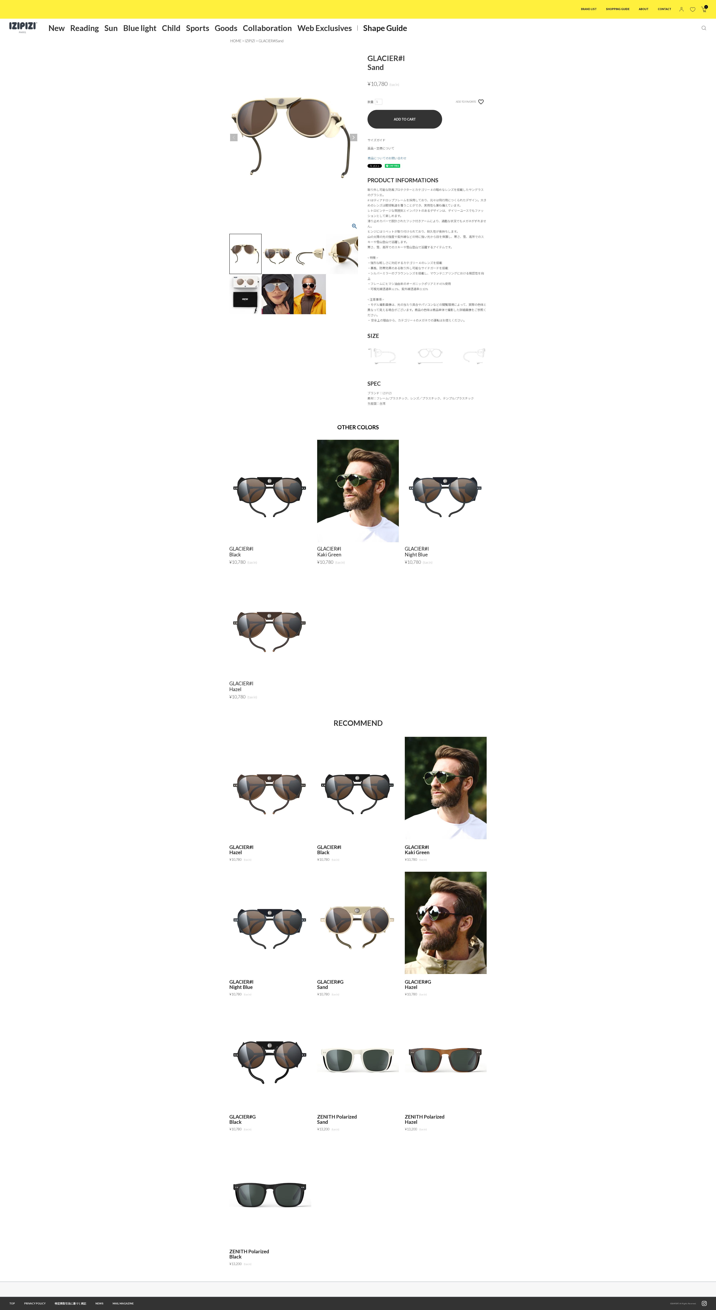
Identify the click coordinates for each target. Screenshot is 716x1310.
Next (353, 137)
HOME (235, 41)
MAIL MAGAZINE (123, 1303)
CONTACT (664, 9)
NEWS (99, 1303)
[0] (704, 11)
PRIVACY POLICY (34, 1303)
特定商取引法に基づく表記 (70, 1303)
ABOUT (644, 9)
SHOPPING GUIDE (617, 9)
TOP (12, 1303)
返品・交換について (381, 148)
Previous (234, 137)
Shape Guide (385, 28)
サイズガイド (376, 140)
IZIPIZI (250, 41)
